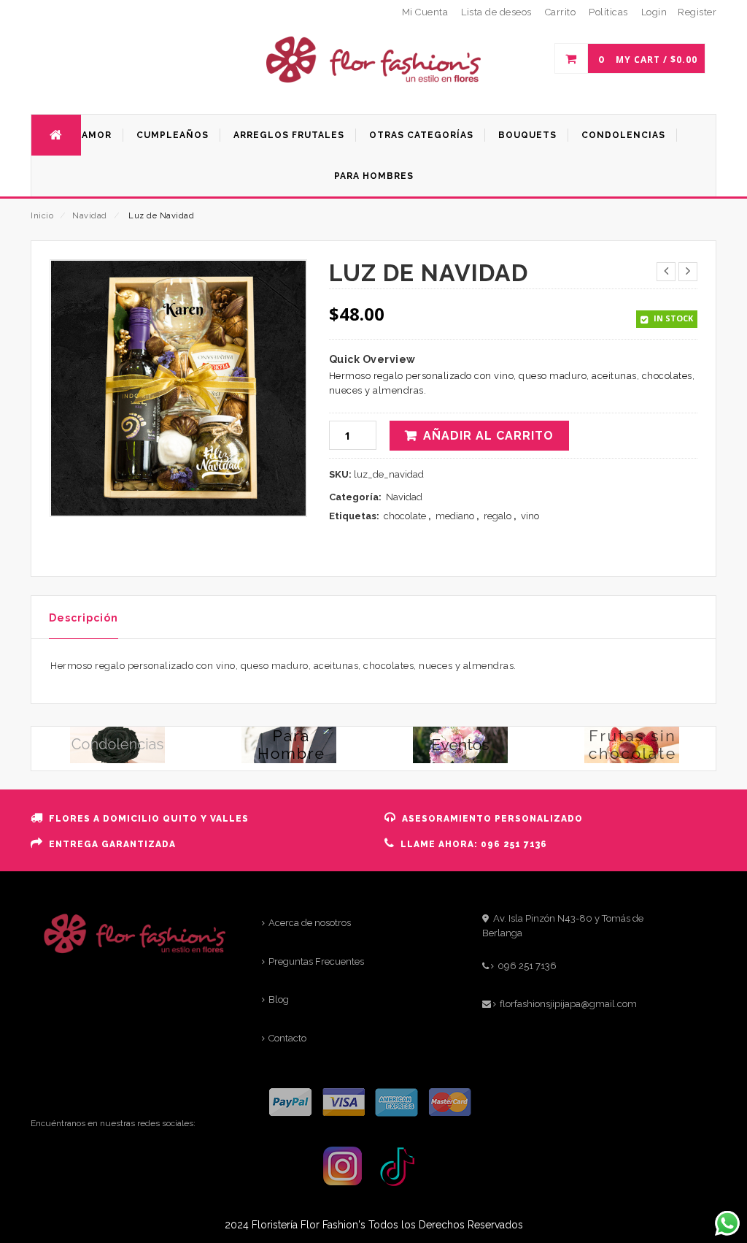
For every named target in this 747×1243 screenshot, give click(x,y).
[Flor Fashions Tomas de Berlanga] (373, 78)
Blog (278, 999)
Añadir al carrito (488, 436)
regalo (497, 515)
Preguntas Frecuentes (316, 961)
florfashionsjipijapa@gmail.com (568, 1003)
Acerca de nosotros (309, 922)
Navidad (89, 216)
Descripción (83, 618)
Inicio (42, 216)
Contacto (287, 1038)
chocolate (405, 515)
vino (530, 515)
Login (654, 12)
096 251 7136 (527, 965)
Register (697, 12)
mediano (455, 515)
